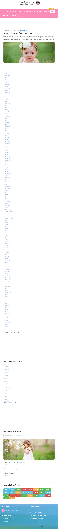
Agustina (7, 146)
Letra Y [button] (6, 498)
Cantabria (8, 116)
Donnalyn (8, 292)
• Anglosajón (6, 369)
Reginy (7, 131)
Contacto (14, 15)
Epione (7, 105)
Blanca (7, 124)
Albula (7, 305)
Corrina (7, 284)
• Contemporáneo (7, 392)
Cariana (7, 248)
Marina (7, 262)
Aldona (7, 73)
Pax (6, 192)
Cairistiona (8, 126)
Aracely (7, 186)
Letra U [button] (30, 495)
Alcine (7, 299)
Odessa (7, 143)
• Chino (5, 389)
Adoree (7, 97)
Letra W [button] (42, 495)
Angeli (7, 148)
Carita (7, 86)
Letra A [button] (6, 489)
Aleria (6, 326)
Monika (7, 107)
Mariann (7, 101)
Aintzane (7, 316)
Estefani (7, 78)
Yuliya (7, 252)
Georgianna (8, 258)
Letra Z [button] (12, 498)
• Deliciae (5, 475)
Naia (6, 228)
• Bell (4, 468)
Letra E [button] (30, 489)
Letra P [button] (48, 492)
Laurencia (8, 80)
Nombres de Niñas (19, 526)
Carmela (7, 158)
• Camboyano (6, 383)
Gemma (7, 256)
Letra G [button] (42, 489)
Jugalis (7, 235)
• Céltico (5, 384)
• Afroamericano (7, 364)
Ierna (6, 139)
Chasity (7, 173)
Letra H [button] (48, 489)
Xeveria (7, 224)
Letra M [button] (30, 492)
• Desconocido (6, 398)
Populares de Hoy (9, 435)
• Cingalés (5, 390)
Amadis (7, 95)
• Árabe (5, 370)
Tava (6, 190)
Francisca (8, 180)
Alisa (6, 320)
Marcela (7, 75)
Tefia (6, 167)
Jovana (7, 82)
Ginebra (7, 160)
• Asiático (5, 375)
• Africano (5, 366)
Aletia (6, 203)
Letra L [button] (24, 492)
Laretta (7, 137)
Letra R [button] (12, 495)
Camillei (7, 177)
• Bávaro (5, 380)
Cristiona (7, 322)
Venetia (7, 260)
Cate (6, 309)
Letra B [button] (12, 489)
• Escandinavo (6, 401)
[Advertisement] (29, 23)
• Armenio (5, 373)
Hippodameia (9, 218)
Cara (6, 163)
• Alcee (5, 461)
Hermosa (7, 205)
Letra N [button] (36, 492)
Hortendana (8, 165)
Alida (6, 290)
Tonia (6, 239)
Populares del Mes (19, 435)
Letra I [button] (6, 492)
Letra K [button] (18, 492)
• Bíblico (5, 381)
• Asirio (5, 377)
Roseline (7, 188)
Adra (6, 273)
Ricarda (7, 243)
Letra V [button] (36, 495)
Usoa (6, 311)
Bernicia (7, 286)
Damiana (7, 129)
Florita (7, 120)
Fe (6, 184)
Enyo (6, 231)
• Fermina (5, 472)
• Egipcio (5, 399)
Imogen (7, 90)
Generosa (8, 301)
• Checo (5, 386)
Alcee (6, 245)
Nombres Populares (43, 11)
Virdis (6, 99)
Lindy (6, 194)
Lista (52, 11)
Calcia (7, 226)
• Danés (5, 396)
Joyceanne (8, 267)
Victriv (7, 114)
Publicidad (6, 15)
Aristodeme (8, 211)
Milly (6, 222)
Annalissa (8, 250)
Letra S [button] (18, 495)
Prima (7, 237)
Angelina (7, 88)
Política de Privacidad (37, 518)
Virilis (6, 296)
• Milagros (5, 464)
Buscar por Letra (29, 11)
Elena (6, 154)
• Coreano (5, 393)
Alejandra (8, 214)
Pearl (6, 254)
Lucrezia (7, 182)
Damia (7, 197)
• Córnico (5, 395)
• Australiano (6, 378)
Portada (5, 11)
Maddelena (8, 209)
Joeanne (7, 275)
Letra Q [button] (6, 495)
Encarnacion (8, 171)
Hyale (7, 152)
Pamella (7, 199)
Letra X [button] (48, 495)
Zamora (7, 271)
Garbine (7, 318)
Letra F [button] (36, 489)
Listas (11, 30)
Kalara (7, 141)
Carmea (7, 233)
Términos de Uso (36, 521)
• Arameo (5, 372)
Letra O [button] (42, 492)
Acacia (7, 241)
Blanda (7, 324)
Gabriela (7, 216)
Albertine (7, 103)
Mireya (7, 313)
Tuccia (7, 133)
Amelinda (7, 150)
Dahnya (7, 92)
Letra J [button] (12, 492)
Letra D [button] (24, 489)
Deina (7, 303)
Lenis (6, 294)
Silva (6, 169)
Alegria (7, 175)
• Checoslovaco (6, 387)
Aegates (7, 112)
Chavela (7, 201)
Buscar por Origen (16, 11)
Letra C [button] (18, 489)
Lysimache (8, 279)
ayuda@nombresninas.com (12, 510)
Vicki (6, 207)
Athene (7, 265)
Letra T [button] (24, 495)
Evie (6, 135)
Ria (6, 220)
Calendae (8, 277)
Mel (6, 307)
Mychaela (8, 156)
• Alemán (5, 367)
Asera (7, 122)
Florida (7, 118)
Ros (6, 288)
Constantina (8, 269)
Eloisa (7, 84)
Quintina (7, 282)
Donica (7, 109)
